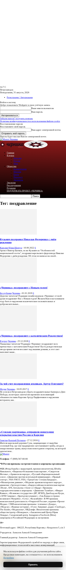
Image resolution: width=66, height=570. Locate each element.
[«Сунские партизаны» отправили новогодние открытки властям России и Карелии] (18, 426)
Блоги (16, 174)
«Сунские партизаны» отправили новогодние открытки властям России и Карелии (27, 433)
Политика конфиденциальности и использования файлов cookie (30, 121)
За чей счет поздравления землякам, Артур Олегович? (32, 383)
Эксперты (18, 180)
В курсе (10, 155)
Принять (33, 564)
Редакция (11, 188)
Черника (16, 293)
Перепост (18, 177)
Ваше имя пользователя (42, 108)
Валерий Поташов (17, 440)
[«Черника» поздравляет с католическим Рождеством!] (18, 330)
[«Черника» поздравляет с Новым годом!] (18, 282)
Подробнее (8, 557)
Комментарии (20, 169)
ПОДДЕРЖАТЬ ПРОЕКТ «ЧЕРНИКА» (25, 190)
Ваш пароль (37, 112)
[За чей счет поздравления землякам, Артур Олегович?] (18, 378)
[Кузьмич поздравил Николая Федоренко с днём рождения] (18, 234)
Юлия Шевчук (15, 247)
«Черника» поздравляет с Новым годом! (24, 287)
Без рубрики (6, 293)
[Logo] (12, 147)
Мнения (17, 171)
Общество (11, 166)
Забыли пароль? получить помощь (16, 118)
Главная (10, 152)
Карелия (17, 158)
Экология (11, 182)
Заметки (4, 440)
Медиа (3, 389)
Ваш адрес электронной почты (46, 130)
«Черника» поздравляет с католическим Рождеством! (31, 335)
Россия (17, 161)
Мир (16, 163)
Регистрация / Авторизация (20, 97)
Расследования (14, 185)
